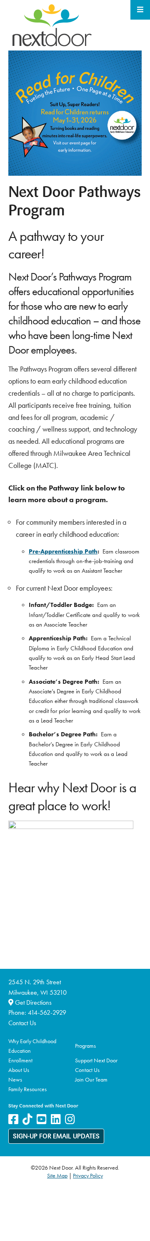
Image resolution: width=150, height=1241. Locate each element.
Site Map (57, 1175)
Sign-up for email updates (56, 1136)
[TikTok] (27, 1119)
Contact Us (22, 1023)
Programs (85, 1045)
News (15, 1079)
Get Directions (32, 1002)
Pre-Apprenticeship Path (63, 551)
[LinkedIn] (56, 1119)
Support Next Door (96, 1060)
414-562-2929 (47, 1012)
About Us (18, 1070)
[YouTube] (42, 1119)
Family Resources (27, 1089)
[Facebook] (13, 1119)
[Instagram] (70, 1119)
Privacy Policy (88, 1175)
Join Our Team (91, 1079)
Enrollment (20, 1060)
